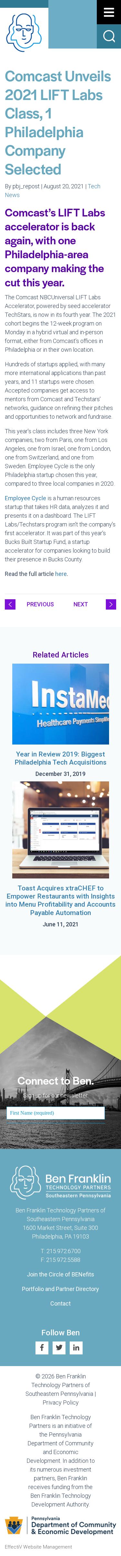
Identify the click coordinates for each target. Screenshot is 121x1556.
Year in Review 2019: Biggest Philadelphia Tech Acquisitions (60, 758)
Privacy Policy (61, 1402)
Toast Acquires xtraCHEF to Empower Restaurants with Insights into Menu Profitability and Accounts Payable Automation (60, 900)
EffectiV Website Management (38, 1547)
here (61, 573)
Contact (60, 1303)
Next (81, 604)
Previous (40, 604)
